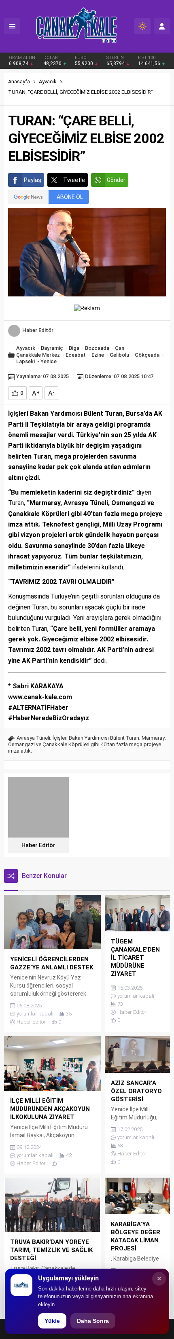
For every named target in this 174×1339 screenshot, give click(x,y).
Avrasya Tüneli (33, 738)
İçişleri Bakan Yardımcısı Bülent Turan (96, 738)
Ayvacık (48, 81)
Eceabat (76, 355)
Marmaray (153, 738)
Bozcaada (97, 348)
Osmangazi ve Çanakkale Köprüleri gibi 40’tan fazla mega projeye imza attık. (84, 747)
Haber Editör (37, 330)
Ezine (97, 355)
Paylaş (32, 180)
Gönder (116, 180)
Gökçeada (147, 355)
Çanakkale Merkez (38, 355)
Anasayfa (19, 81)
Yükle (52, 1321)
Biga (74, 348)
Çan (119, 348)
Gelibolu (119, 355)
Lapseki (25, 361)
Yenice (48, 361)
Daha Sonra (93, 1321)
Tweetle (74, 180)
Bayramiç (52, 348)
